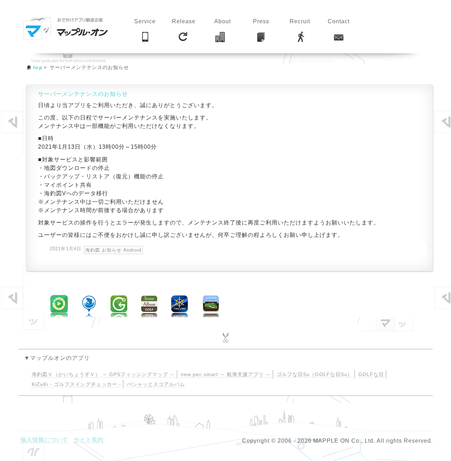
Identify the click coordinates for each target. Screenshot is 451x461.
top (38, 67)
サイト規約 (89, 440)
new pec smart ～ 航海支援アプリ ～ (226, 374)
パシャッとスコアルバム (156, 384)
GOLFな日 (371, 374)
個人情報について (44, 440)
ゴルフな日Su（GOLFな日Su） (315, 374)
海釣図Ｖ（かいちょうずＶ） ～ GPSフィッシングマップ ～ (103, 374)
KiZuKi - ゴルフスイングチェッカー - (76, 384)
